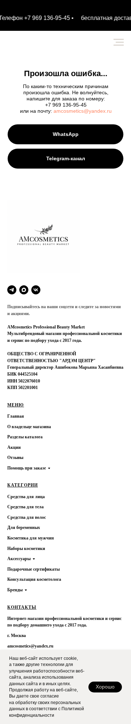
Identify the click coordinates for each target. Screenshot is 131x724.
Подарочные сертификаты (33, 569)
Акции (14, 447)
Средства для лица (26, 496)
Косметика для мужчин (30, 538)
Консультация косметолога (34, 579)
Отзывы (15, 457)
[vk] (35, 289)
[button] (65, 159)
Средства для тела (25, 506)
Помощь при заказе (26, 468)
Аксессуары (19, 558)
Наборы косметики (26, 548)
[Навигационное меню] (119, 42)
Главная (15, 416)
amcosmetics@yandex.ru (82, 111)
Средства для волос (26, 517)
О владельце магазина (29, 426)
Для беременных (23, 527)
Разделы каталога (25, 436)
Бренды (15, 589)
